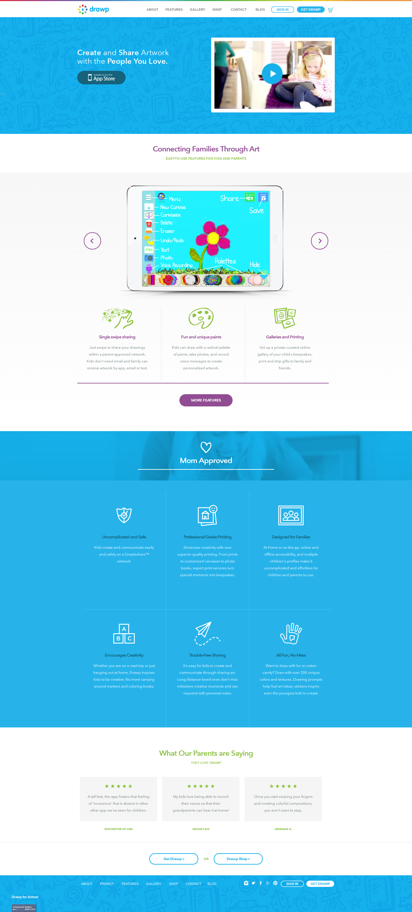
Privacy (107, 884)
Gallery (197, 9)
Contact (239, 9)
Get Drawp (311, 9)
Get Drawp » (174, 859)
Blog (260, 9)
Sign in (283, 9)
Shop (217, 9)
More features (206, 400)
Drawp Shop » (238, 859)
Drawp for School (25, 897)
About (152, 9)
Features (174, 9)
